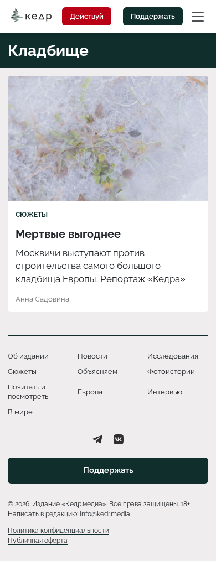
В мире (20, 412)
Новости (92, 356)
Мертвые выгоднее (68, 234)
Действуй (87, 16)
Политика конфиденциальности (58, 530)
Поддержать (153, 16)
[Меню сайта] (197, 16)
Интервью (164, 392)
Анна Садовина (42, 299)
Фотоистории (171, 371)
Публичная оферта (38, 540)
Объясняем (97, 371)
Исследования (172, 356)
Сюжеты (32, 215)
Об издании (28, 356)
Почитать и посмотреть (28, 391)
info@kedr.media (105, 514)
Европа (90, 392)
